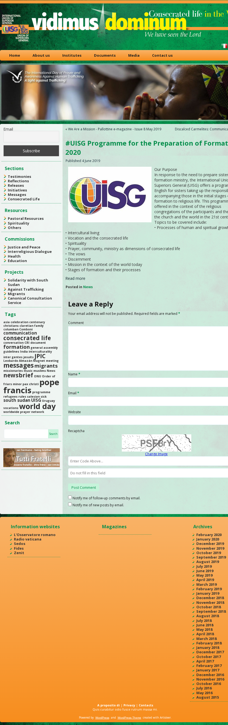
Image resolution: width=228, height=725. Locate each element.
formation (16, 346)
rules (22, 396)
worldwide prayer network (23, 412)
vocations (10, 408)
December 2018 (210, 597)
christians (11, 326)
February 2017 (209, 665)
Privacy (129, 705)
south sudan (16, 400)
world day (37, 406)
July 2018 (204, 620)
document (38, 343)
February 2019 (209, 588)
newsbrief (18, 375)
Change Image (156, 454)
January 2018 (207, 647)
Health (14, 256)
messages (18, 365)
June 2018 (204, 624)
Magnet (39, 361)
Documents (105, 55)
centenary (37, 322)
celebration (19, 322)
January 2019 (207, 593)
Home (14, 55)
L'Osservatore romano (35, 534)
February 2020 (209, 534)
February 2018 (209, 643)
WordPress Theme (129, 717)
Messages (17, 194)
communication (20, 333)
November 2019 (210, 548)
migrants (46, 365)
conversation (13, 343)
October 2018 (208, 606)
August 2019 (207, 561)
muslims (39, 371)
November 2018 (210, 602)
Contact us (162, 55)
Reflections (18, 180)
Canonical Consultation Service (30, 300)
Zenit (19, 552)
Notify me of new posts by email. (98, 505)
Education (17, 260)
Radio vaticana (27, 539)
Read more (75, 278)
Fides (19, 548)
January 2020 (207, 539)
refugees (10, 396)
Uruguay (48, 401)
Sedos (19, 543)
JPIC (40, 356)
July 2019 (204, 566)
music (28, 371)
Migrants (16, 293)
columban (10, 329)
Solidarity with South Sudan (28, 282)
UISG (36, 400)
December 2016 (210, 674)
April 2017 (205, 661)
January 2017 (207, 669)
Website (74, 412)
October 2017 (208, 656)
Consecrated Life (24, 198)
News (51, 371)
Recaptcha (76, 430)
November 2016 (210, 679)
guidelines (11, 351)
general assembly (44, 348)
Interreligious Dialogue (30, 251)
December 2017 (210, 651)
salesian (33, 396)
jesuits (28, 357)
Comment (76, 322)
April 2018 (205, 633)
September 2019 (211, 557)
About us (41, 55)
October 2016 (208, 683)
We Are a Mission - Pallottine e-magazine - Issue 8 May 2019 (114, 129)
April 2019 (205, 579)
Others (14, 227)
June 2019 (204, 570)
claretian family (31, 326)
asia (6, 322)
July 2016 (204, 688)
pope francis (31, 386)
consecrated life (27, 338)
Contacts (146, 705)
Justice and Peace (24, 247)
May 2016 (204, 692)
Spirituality (18, 223)
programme (41, 392)
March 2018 (206, 638)
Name (74, 374)
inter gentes (13, 357)
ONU (37, 376)
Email (8, 129)
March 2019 (206, 584)
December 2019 (210, 543)
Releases (16, 185)
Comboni (26, 329)
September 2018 (211, 611)
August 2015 (207, 697)
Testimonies (19, 176)
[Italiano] (224, 48)
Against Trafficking (26, 289)
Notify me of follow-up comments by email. (106, 498)
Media (134, 55)
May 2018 (204, 629)
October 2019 (208, 552)
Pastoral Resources (26, 218)
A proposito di (108, 705)
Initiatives (17, 190)
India (24, 351)
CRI (26, 343)
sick (44, 396)
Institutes (71, 55)
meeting (52, 361)
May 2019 (204, 575)
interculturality (40, 351)
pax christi (31, 384)
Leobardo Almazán (17, 361)
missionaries (13, 371)
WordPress (102, 717)
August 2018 (207, 615)
